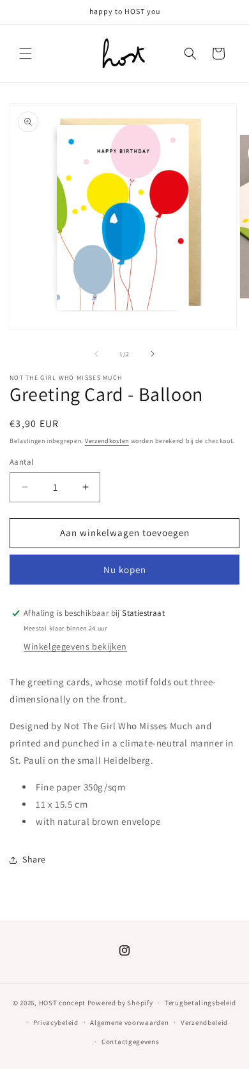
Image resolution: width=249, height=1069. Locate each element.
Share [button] (34, 859)
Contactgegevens (131, 1041)
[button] (25, 54)
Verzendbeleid (204, 1022)
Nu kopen (124, 570)
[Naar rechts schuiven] (153, 354)
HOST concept (62, 1002)
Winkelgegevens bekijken (75, 646)
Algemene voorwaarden (129, 1022)
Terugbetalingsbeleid (200, 1002)
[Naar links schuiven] (96, 354)
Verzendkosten (107, 441)
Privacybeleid (56, 1022)
